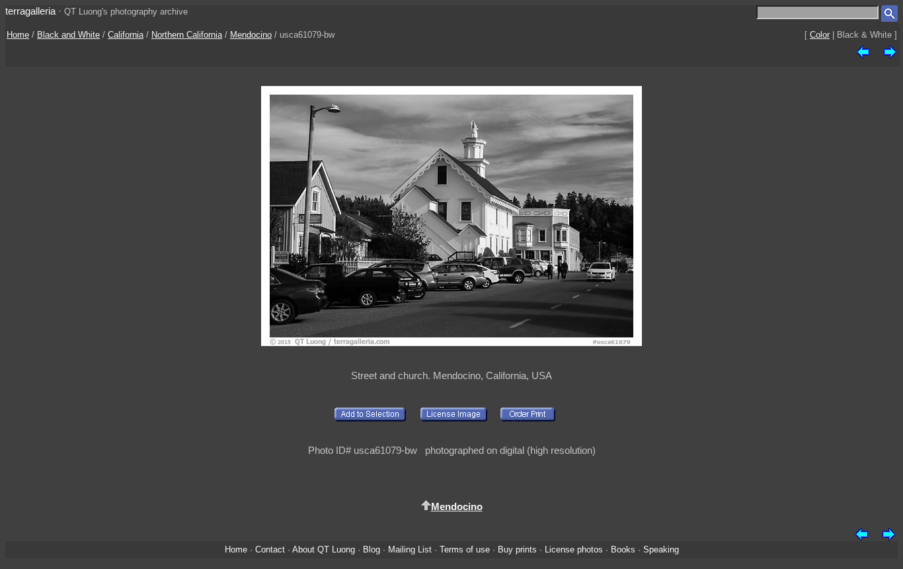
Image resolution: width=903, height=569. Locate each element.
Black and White (68, 35)
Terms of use (465, 549)
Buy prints (517, 549)
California (125, 35)
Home (18, 35)
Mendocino (251, 35)
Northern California (186, 35)
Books (623, 549)
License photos (574, 549)
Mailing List (410, 549)
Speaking (661, 549)
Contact (270, 549)
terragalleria (30, 11)
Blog (371, 549)
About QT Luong (323, 549)
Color (820, 35)
